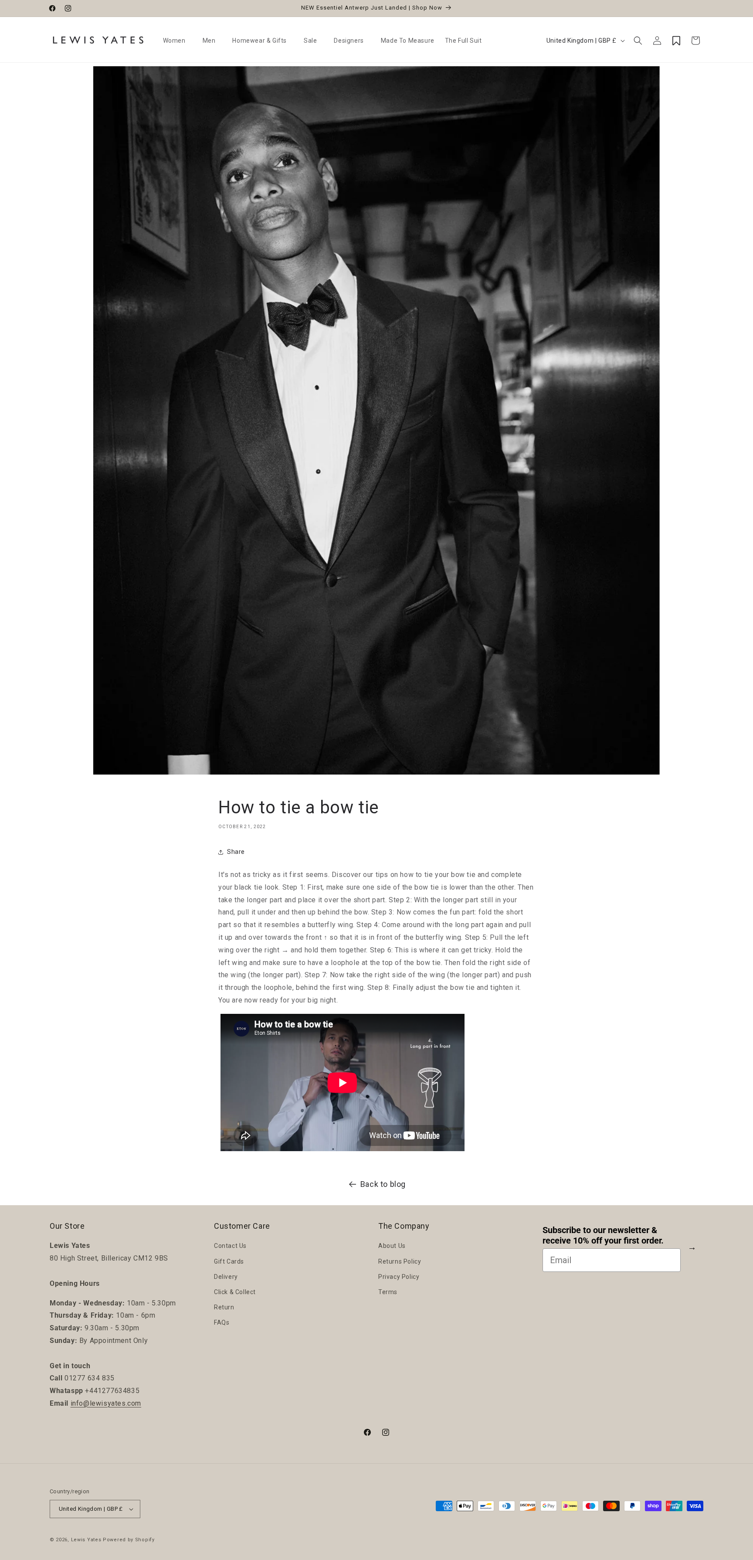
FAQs (221, 1322)
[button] (177, 40)
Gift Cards (229, 1261)
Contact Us (230, 1245)
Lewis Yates (86, 1540)
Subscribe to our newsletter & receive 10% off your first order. (603, 1235)
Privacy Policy (398, 1276)
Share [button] (236, 852)
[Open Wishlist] (676, 40)
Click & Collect (235, 1291)
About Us (392, 1245)
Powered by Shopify (129, 1540)
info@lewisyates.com (106, 1403)
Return (224, 1307)
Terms (387, 1291)
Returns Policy (399, 1261)
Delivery (226, 1276)
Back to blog (383, 1184)
